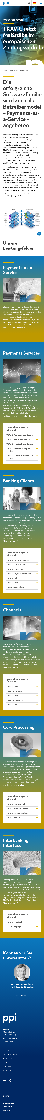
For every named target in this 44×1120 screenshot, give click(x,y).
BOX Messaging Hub (15, 926)
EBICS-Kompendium (15, 587)
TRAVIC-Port (12, 583)
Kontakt (24, 995)
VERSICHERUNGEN (11, 1055)
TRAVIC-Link (11, 578)
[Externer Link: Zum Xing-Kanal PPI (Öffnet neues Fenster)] (9, 1080)
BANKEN (7, 1051)
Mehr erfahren (17, 327)
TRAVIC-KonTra (13, 817)
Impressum (7, 1107)
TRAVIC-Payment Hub (15, 804)
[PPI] (9, 1018)
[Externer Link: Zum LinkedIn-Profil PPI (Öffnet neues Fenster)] (4, 1080)
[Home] (6, 3)
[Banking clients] (22, 498)
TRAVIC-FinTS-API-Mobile (17, 560)
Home (5, 70)
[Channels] (22, 628)
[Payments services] (22, 371)
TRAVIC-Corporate (14, 691)
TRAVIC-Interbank (14, 922)
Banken (11, 70)
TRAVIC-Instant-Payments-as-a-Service (20, 456)
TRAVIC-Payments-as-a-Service (19, 435)
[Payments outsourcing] (22, 290)
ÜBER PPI (7, 1067)
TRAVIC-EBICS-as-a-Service (18, 439)
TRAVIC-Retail (12, 686)
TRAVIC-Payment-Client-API (18, 574)
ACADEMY (7, 1059)
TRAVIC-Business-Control (17, 808)
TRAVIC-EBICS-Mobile (16, 565)
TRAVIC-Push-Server (15, 700)
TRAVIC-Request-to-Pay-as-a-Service (19, 449)
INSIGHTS (7, 1063)
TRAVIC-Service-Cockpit (17, 813)
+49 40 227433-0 (10, 1039)
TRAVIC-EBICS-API (14, 569)
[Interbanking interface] (22, 863)
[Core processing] (22, 745)
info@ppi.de (8, 1041)
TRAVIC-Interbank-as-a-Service (19, 444)
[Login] (28, 2)
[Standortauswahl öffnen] (34, 2)
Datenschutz (8, 1103)
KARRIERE (7, 1071)
